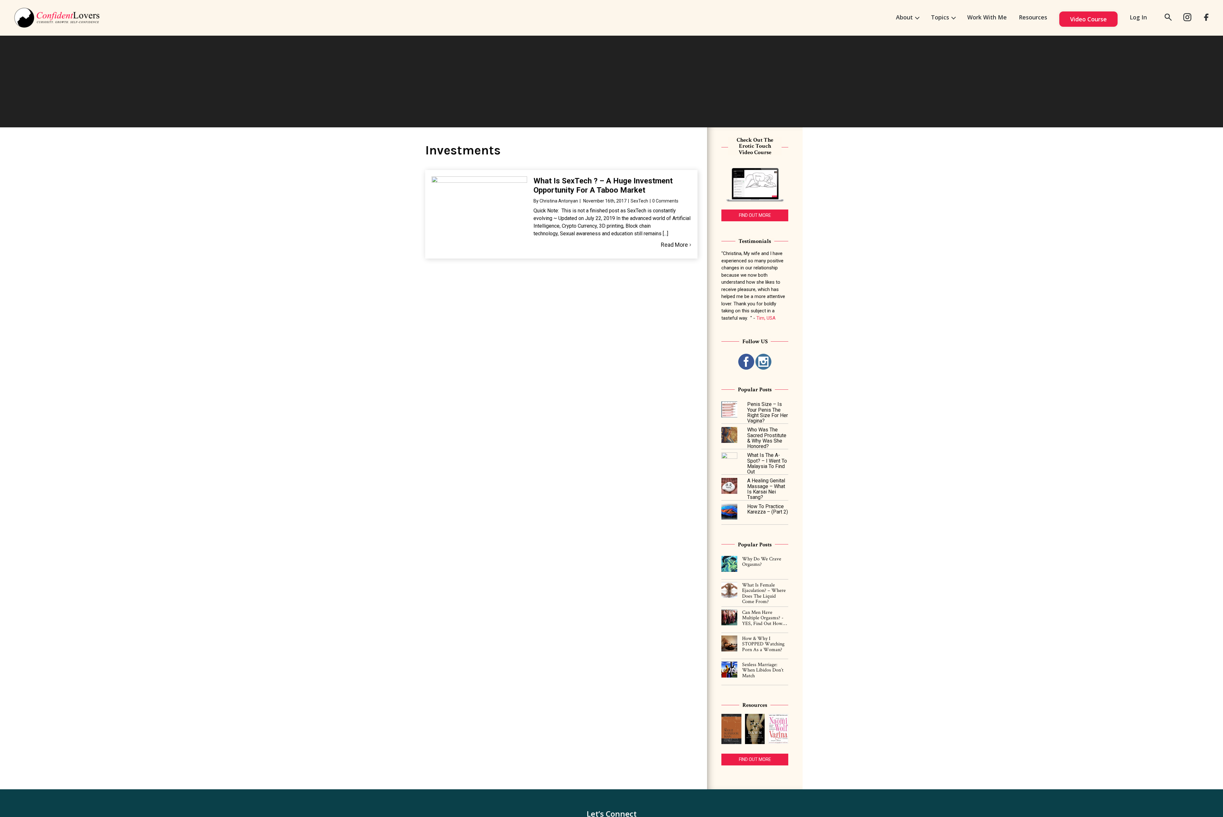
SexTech (639, 200)
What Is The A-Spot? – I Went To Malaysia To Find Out (767, 463)
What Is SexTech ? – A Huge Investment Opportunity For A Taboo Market (603, 185)
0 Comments (665, 200)
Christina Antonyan (559, 200)
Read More (674, 244)
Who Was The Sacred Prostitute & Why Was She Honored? (766, 438)
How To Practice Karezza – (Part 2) (767, 509)
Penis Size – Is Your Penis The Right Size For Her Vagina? (767, 412)
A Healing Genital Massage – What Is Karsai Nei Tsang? (766, 489)
